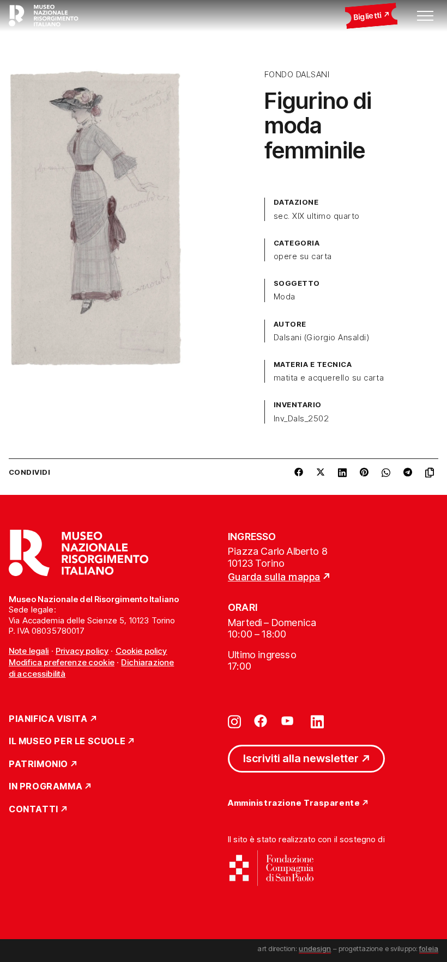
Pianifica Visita (48, 719)
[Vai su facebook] (260, 720)
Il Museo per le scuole (67, 741)
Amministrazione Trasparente (294, 803)
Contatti (33, 809)
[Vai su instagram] (234, 720)
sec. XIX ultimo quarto (317, 216)
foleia (428, 948)
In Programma (45, 787)
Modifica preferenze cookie (61, 662)
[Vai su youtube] (289, 720)
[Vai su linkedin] (317, 720)
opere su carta (303, 256)
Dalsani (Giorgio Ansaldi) (321, 337)
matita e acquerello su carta (329, 378)
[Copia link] (431, 472)
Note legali (29, 651)
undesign (315, 948)
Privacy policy (82, 651)
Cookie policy (141, 651)
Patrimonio (38, 764)
